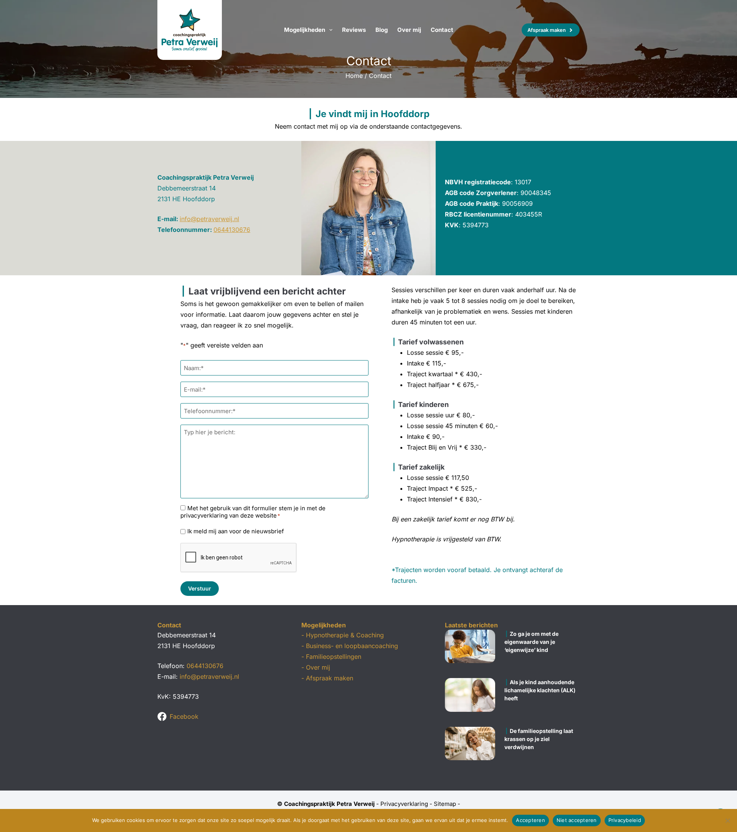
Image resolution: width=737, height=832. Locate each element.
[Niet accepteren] (727, 820)
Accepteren (530, 820)
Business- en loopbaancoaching (352, 646)
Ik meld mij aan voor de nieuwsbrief (235, 531)
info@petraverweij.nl (209, 219)
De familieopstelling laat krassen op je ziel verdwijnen (538, 739)
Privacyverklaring (404, 803)
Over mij (409, 29)
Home (354, 75)
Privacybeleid (624, 820)
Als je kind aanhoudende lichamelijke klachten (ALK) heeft (539, 690)
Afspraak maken (546, 30)
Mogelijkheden (304, 29)
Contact (442, 29)
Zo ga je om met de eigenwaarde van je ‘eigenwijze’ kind (531, 641)
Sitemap (445, 803)
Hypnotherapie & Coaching (345, 635)
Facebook (184, 716)
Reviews (354, 29)
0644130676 (231, 229)
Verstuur (199, 588)
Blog (381, 29)
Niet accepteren (577, 820)
